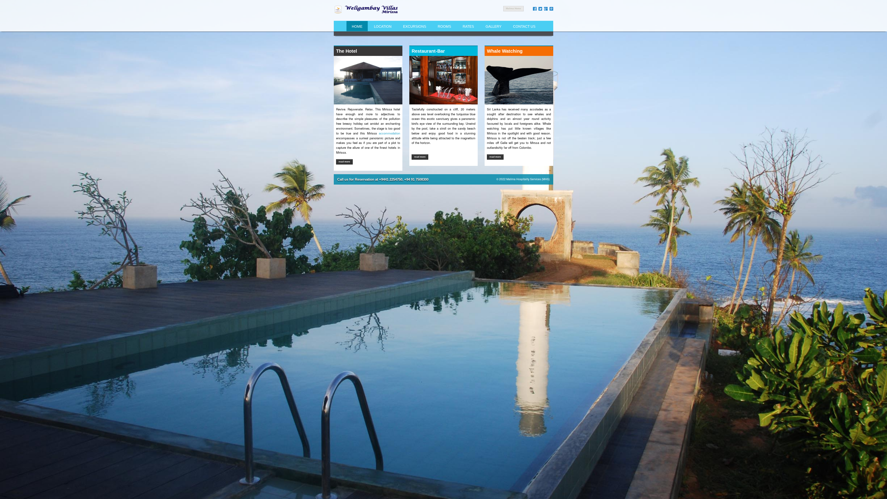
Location (383, 26)
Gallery (493, 26)
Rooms (444, 26)
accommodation (389, 133)
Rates (468, 26)
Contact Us (524, 26)
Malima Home (513, 8)
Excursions (414, 26)
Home (357, 26)
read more (344, 161)
